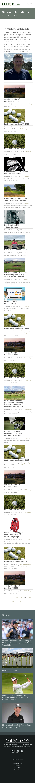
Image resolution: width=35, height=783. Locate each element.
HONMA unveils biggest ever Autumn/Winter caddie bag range (14, 534)
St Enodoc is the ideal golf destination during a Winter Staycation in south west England (13, 403)
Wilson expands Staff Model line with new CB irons (16, 172)
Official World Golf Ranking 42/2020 (12, 486)
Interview (26, 252)
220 (29, 597)
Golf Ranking (28, 104)
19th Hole (26, 230)
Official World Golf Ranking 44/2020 (12, 100)
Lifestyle (26, 203)
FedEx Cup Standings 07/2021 (16, 328)
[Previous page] (7, 597)
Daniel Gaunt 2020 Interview (16, 250)
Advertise (17, 766)
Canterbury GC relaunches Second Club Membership (15, 199)
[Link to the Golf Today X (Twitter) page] (21, 751)
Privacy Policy (17, 768)
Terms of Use (17, 770)
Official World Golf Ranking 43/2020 (12, 354)
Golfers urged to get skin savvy (11, 302)
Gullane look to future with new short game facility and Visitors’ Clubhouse (15, 275)
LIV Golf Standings (9, 670)
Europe (26, 409)
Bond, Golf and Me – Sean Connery (12, 226)
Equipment (27, 176)
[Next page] (24, 602)
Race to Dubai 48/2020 (14, 378)
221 (13, 602)
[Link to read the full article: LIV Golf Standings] (17, 658)
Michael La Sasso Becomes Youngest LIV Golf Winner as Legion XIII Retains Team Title (17, 643)
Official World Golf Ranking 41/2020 (12, 587)
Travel (26, 279)
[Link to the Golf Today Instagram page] (17, 751)
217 (16, 597)
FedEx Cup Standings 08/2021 (16, 124)
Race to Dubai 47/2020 (14, 509)
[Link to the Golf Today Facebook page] (13, 751)
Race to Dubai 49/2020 (14, 149)
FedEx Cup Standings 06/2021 (16, 460)
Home (4, 16)
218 (21, 597)
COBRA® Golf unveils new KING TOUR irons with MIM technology (13, 433)
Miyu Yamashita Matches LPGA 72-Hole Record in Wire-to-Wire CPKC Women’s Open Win (16, 697)
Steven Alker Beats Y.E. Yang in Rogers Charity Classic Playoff (17, 726)
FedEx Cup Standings (25, 127)
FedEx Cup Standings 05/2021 (16, 561)
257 (20, 602)
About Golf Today (17, 764)
